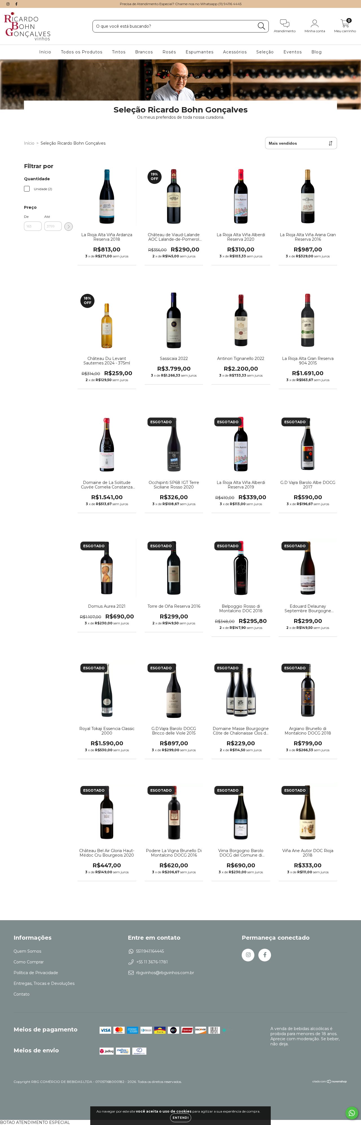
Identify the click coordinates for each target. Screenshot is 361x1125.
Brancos (144, 52)
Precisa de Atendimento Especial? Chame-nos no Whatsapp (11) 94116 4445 (180, 4)
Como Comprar (29, 962)
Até (47, 216)
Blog (316, 52)
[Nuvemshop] (329, 1082)
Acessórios (235, 52)
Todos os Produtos (81, 52)
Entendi (181, 1118)
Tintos (119, 52)
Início (45, 52)
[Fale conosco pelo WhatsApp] (351, 1113)
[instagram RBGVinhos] (8, 3)
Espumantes (199, 52)
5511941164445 (150, 951)
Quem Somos (27, 951)
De (26, 216)
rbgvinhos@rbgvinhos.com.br (165, 972)
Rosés (169, 52)
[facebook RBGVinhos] (16, 3)
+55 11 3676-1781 (152, 962)
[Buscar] (261, 26)
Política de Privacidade (36, 972)
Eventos (292, 52)
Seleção (265, 52)
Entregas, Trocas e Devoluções (44, 983)
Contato (22, 994)
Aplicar (68, 226)
